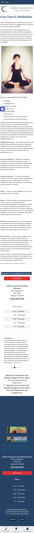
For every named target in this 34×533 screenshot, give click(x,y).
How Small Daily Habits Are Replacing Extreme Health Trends (17, 450)
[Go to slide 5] (21, 368)
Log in (22, 519)
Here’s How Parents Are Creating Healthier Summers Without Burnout (17, 446)
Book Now (17, 278)
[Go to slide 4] (19, 368)
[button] (2, 109)
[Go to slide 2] (14, 368)
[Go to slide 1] (12, 368)
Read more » (17, 362)
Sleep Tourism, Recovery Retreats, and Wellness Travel (17, 448)
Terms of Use (15, 513)
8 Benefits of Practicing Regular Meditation (16, 273)
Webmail (13, 519)
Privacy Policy (24, 513)
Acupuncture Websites (13, 509)
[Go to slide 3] (17, 368)
